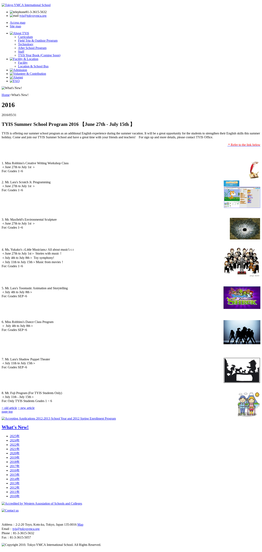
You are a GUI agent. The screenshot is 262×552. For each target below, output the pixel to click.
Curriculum (25, 37)
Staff (21, 51)
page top (7, 411)
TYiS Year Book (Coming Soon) (39, 55)
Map (80, 524)
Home (6, 95)
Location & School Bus (33, 66)
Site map (15, 26)
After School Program (32, 48)
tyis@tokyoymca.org (32, 15)
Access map (17, 22)
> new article (26, 408)
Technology (25, 44)
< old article (9, 408)
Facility (23, 62)
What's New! (15, 427)
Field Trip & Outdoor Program (38, 40)
